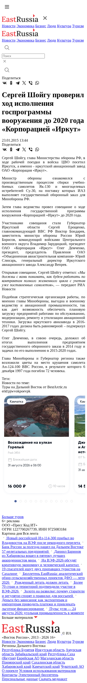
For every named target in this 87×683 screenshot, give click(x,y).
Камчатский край (46, 666)
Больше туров (13, 517)
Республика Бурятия (18, 650)
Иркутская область (50, 650)
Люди (51, 26)
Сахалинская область (48, 662)
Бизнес (40, 26)
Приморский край (16, 662)
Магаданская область (57, 658)
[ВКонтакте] (4, 83)
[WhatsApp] (37, 83)
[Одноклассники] (11, 83)
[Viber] (30, 83)
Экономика (25, 26)
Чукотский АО (72, 666)
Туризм (78, 26)
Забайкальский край (31, 654)
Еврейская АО (28, 658)
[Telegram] (17, 83)
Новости (9, 26)
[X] (24, 83)
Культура (64, 26)
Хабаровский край (16, 666)
